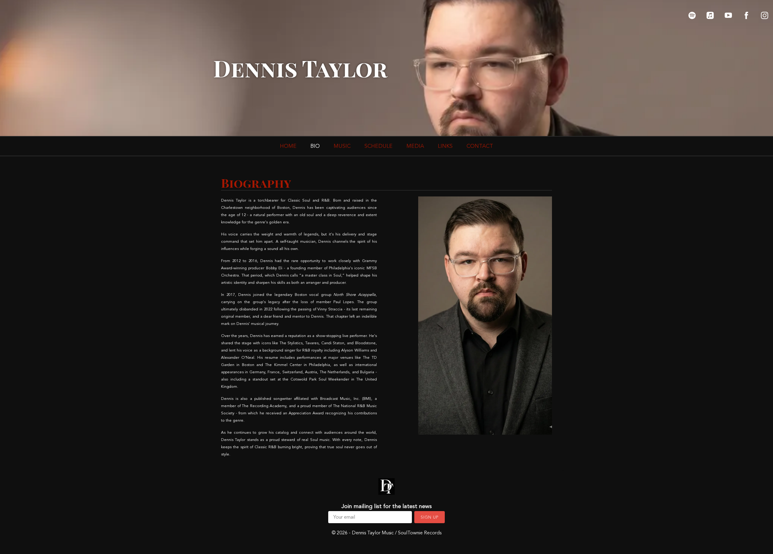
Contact (480, 146)
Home (288, 146)
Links (445, 146)
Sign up (429, 517)
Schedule (378, 146)
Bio (315, 146)
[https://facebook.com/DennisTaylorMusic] (746, 15)
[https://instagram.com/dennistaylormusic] (764, 15)
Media (415, 146)
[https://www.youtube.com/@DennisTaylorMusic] (728, 15)
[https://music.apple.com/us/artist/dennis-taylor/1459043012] (710, 15)
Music (342, 146)
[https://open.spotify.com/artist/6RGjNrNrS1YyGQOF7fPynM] (692, 15)
